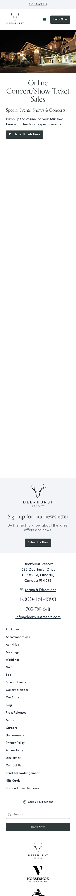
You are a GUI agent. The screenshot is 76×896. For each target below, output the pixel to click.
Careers (11, 728)
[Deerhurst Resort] (38, 851)
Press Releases (16, 712)
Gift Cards (13, 780)
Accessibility (14, 750)
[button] (9, 814)
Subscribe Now (38, 542)
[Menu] (44, 19)
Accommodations (18, 637)
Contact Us (38, 4)
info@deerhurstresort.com (38, 617)
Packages (12, 629)
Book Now (60, 19)
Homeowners (15, 735)
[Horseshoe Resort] (38, 874)
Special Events (16, 682)
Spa (8, 674)
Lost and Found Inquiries (22, 788)
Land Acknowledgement (23, 773)
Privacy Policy (15, 742)
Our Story (12, 697)
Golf (9, 667)
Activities (12, 644)
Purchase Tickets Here (24, 134)
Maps (10, 720)
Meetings (12, 652)
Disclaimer (13, 758)
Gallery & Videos (17, 690)
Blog (9, 705)
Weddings (12, 660)
